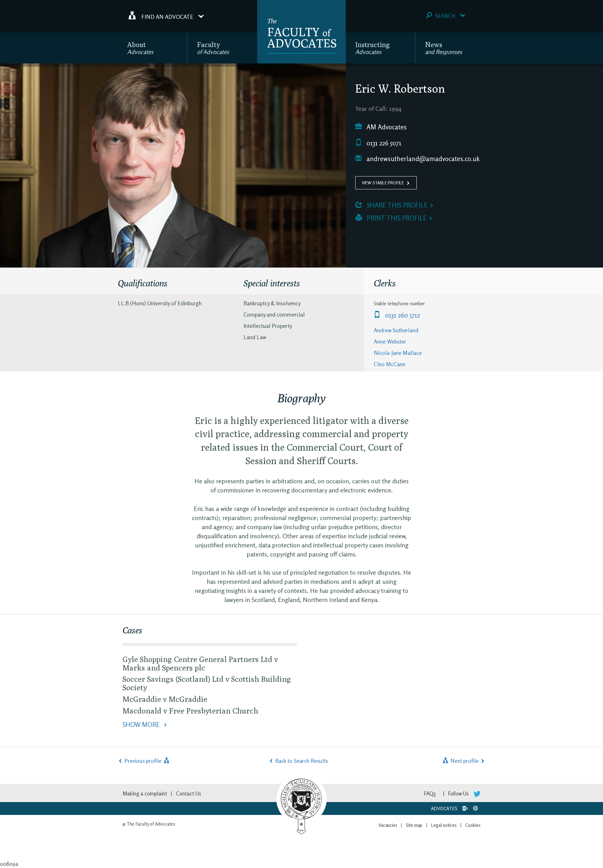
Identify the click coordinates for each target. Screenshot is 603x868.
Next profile (464, 760)
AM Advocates (386, 127)
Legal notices (444, 825)
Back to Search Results (301, 760)
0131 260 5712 (401, 315)
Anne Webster (390, 341)
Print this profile (395, 218)
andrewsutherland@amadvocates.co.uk (422, 159)
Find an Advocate (167, 16)
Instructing (372, 48)
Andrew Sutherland (396, 330)
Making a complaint (144, 793)
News (443, 48)
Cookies (473, 825)
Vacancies (387, 825)
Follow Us (459, 793)
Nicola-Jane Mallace (398, 352)
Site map (414, 825)
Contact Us (188, 793)
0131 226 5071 (383, 143)
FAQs (430, 793)
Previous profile (143, 760)
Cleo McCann (389, 364)
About (140, 48)
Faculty (213, 48)
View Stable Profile (383, 182)
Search (445, 15)
